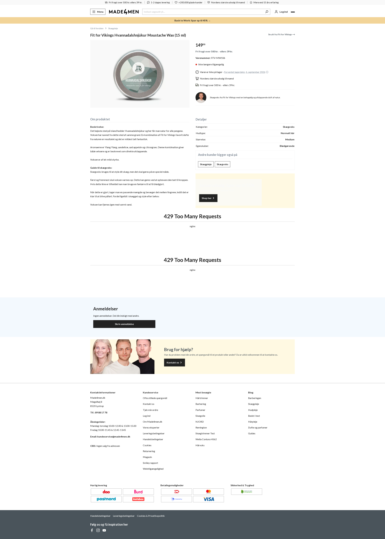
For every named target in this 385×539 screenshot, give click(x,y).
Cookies (147, 445)
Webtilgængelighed (153, 468)
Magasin (147, 457)
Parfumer (200, 409)
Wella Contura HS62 (206, 439)
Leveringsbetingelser (154, 433)
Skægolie (200, 415)
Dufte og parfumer (257, 427)
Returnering (149, 451)
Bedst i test (254, 415)
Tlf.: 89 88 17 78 (98, 412)
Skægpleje (206, 164)
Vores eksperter (151, 427)
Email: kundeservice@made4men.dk (110, 436)
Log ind (146, 415)
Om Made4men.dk (152, 421)
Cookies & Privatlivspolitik (151, 515)
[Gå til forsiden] (124, 12)
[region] (139, 74)
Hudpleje (253, 409)
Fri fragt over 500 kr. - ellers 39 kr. (214, 51)
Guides (251, 433)
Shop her (207, 198)
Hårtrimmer (202, 398)
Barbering (201, 403)
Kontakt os (173, 362)
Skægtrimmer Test (205, 433)
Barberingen (254, 398)
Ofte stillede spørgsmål (155, 398)
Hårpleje (252, 421)
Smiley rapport (150, 462)
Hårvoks (200, 445)
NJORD (200, 421)
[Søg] (266, 12)
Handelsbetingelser (153, 439)
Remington (201, 427)
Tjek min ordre (150, 409)
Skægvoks (222, 164)
